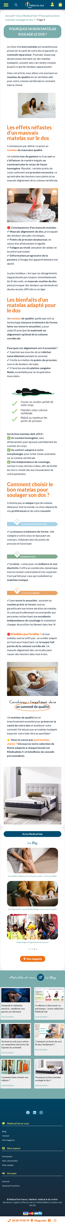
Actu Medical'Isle (26, 15)
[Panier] (60, 4)
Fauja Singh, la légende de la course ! (32, 942)
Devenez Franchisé (11, 1185)
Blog (4, 1131)
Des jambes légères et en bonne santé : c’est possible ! (32, 876)
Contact (5, 1135)
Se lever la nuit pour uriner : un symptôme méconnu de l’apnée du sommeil (15, 1044)
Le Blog (50, 978)
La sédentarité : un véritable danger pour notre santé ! (32, 909)
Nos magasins (8, 1140)
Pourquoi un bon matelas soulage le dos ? (48, 1079)
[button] (6, 5)
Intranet (5, 1181)
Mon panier (7, 1156)
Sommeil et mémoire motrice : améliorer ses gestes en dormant (13, 1008)
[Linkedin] (34, 1112)
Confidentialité (41, 1202)
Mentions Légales (11, 1202)
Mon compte (8, 1165)
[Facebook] (28, 1112)
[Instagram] (41, 1112)
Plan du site (27, 1202)
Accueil (9, 15)
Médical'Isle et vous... (22, 978)
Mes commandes (10, 1160)
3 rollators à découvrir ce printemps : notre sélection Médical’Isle (49, 1008)
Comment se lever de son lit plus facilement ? (48, 1043)
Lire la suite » (7, 1016)
